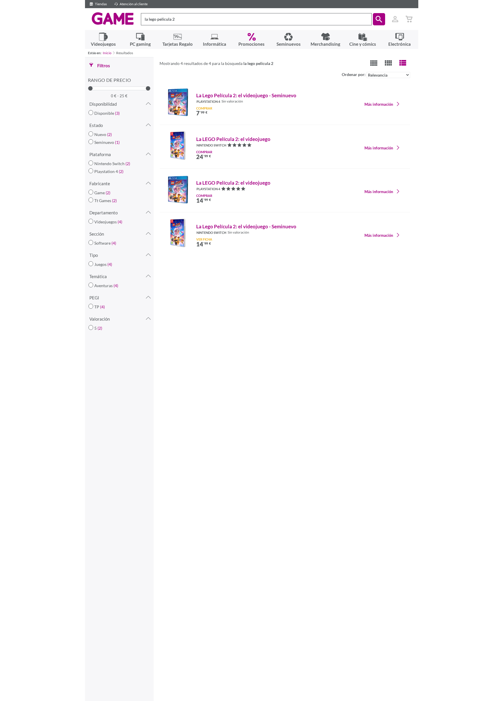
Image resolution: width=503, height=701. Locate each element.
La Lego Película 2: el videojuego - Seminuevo (246, 95)
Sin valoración (232, 101)
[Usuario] (395, 19)
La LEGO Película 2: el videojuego (233, 139)
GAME (112, 19)
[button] (379, 19)
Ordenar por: (354, 74)
